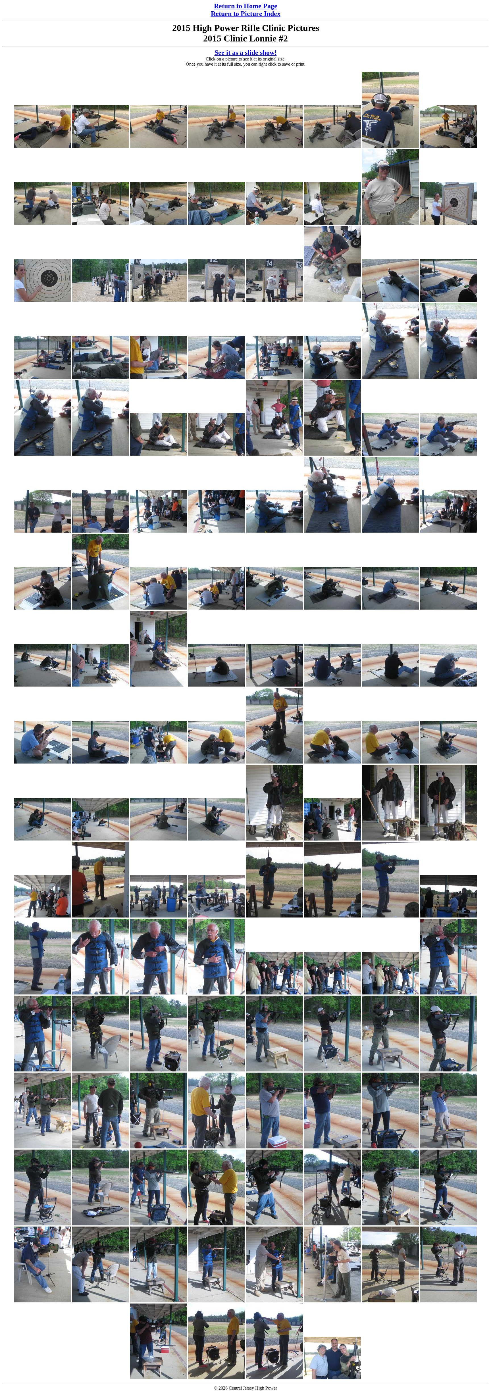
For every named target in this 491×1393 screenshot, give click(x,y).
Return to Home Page (245, 6)
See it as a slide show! (246, 52)
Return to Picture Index (245, 13)
